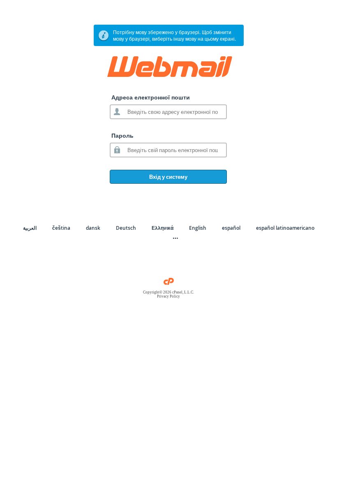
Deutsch (126, 227)
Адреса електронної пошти (150, 97)
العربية (30, 227)
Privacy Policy (168, 296)
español (231, 227)
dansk (93, 227)
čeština (61, 227)
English (197, 227)
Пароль (122, 135)
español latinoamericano (285, 227)
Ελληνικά (162, 227)
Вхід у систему (168, 176)
